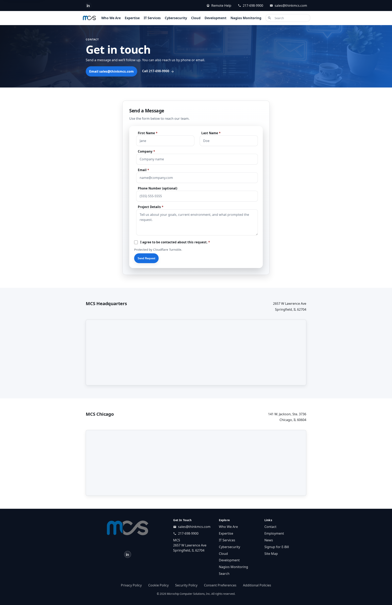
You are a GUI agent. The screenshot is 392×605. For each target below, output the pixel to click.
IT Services (152, 18)
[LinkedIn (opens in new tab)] (88, 5)
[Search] (269, 18)
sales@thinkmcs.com (291, 5)
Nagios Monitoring (246, 18)
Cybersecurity (176, 18)
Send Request (146, 258)
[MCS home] (89, 17)
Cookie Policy (158, 585)
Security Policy (186, 585)
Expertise (132, 18)
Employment (274, 533)
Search (224, 573)
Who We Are (111, 18)
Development (215, 18)
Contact (270, 526)
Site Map (271, 553)
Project (150, 207)
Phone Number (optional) (157, 188)
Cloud (195, 18)
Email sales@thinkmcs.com (111, 71)
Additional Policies (257, 585)
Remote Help (221, 5)
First (147, 133)
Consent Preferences (220, 585)
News (268, 540)
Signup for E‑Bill (276, 547)
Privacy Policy (131, 585)
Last (210, 133)
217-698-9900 (253, 5)
